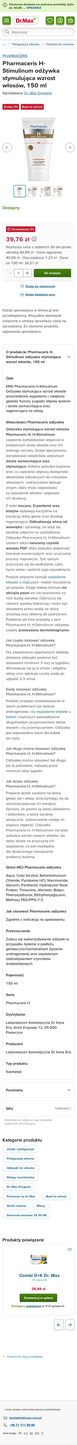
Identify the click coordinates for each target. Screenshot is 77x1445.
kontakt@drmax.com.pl (25, 1417)
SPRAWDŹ (33, 7)
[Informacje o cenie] (34, 239)
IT (42, 1433)
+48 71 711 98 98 (22, 1425)
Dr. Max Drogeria (38, 93)
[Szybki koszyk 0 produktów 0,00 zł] (70, 20)
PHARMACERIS (15, 56)
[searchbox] (38, 32)
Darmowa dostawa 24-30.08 (26, 1215)
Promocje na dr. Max (21, 1196)
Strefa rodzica (16, 1205)
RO (37, 1433)
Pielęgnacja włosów (20, 1158)
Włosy (41, 1205)
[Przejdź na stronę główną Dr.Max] (26, 20)
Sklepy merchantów (20, 1177)
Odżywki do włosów (20, 1168)
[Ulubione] (50, 20)
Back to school (56, 1196)
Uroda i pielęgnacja (20, 1149)
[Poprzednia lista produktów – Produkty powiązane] (58, 1325)
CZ (26, 1433)
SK (31, 1433)
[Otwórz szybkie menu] (6, 20)
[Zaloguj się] (60, 20)
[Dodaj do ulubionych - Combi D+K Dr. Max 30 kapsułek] (70, 1249)
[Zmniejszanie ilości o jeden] (10, 273)
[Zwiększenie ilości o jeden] (27, 273)
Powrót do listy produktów (25, 1356)
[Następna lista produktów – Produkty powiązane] (70, 1325)
